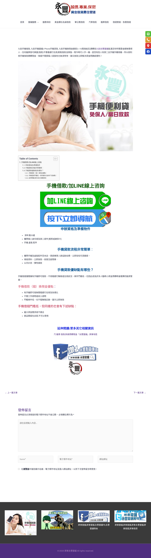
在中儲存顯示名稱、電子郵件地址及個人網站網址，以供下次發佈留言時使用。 (59, 469)
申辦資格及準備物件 (32, 165)
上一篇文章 (11, 392)
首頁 (22, 22)
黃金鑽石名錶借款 (63, 22)
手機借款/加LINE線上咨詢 (31, 162)
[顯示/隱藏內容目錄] (54, 159)
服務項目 (47, 22)
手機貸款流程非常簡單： (34, 168)
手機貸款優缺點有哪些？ (34, 170)
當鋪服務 (32, 22)
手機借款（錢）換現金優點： (38, 173)
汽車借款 (93, 22)
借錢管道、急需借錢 (122, 22)
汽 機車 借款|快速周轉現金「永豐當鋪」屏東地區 (75, 334)
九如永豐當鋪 (102, 49)
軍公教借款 (80, 22)
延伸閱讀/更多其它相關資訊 (37, 178)
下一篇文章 (140, 392)
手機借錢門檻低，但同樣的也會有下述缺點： (43, 175)
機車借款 (105, 22)
